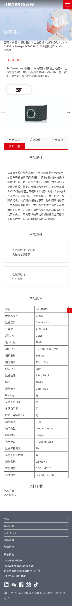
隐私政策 (9, 539)
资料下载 (14, 146)
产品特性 (36, 140)
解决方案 (9, 525)
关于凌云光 (10, 532)
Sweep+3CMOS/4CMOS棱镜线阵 (35, 46)
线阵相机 (52, 42)
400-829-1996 (13, 560)
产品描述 (14, 140)
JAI (63, 42)
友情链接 (9, 546)
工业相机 (39, 42)
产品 (6, 518)
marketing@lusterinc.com (19, 565)
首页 (6, 42)
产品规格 (58, 140)
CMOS (7, 46)
